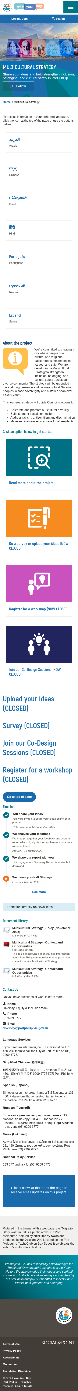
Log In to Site (23, 1385)
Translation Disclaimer (17, 1371)
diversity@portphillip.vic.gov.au (25, 1028)
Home (7, 101)
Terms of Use (11, 1343)
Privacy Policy (12, 1350)
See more (39, 892)
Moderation (10, 1364)
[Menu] (70, 7)
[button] (19, 797)
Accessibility (11, 1357)
